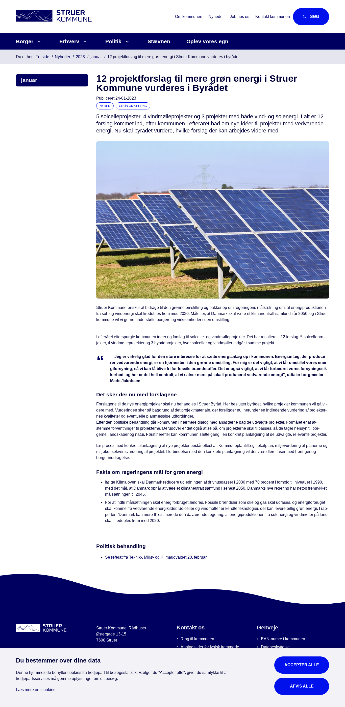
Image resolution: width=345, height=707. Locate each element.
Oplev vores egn (207, 41)
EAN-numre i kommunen (283, 639)
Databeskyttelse (275, 647)
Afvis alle (302, 686)
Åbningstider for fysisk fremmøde (210, 647)
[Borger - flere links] (38, 41)
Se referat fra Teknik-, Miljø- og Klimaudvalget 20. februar (156, 557)
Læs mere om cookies (35, 690)
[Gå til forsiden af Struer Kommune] (94, 16)
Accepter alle (301, 665)
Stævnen (158, 41)
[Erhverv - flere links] (84, 41)
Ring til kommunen (197, 639)
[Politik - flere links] (126, 41)
